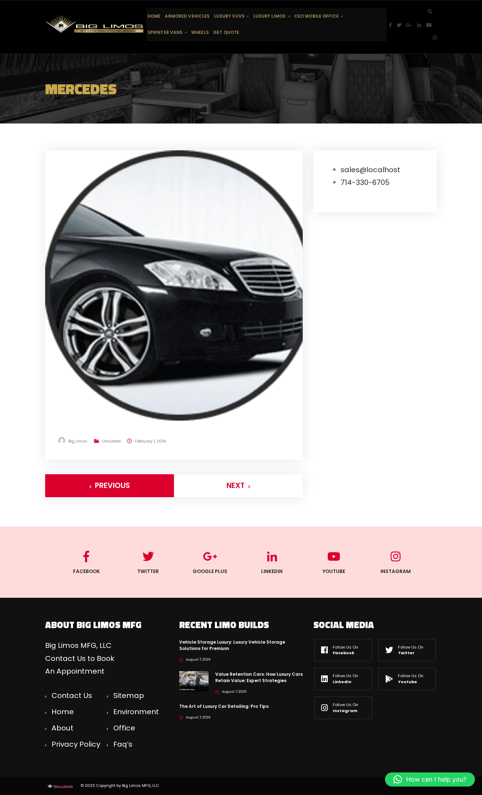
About (62, 728)
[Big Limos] (95, 24)
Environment (136, 712)
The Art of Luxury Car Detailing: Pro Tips (224, 706)
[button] (430, 779)
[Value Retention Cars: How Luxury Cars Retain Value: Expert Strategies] (194, 681)
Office (124, 728)
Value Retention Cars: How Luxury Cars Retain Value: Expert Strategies (259, 677)
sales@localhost (370, 170)
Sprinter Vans (165, 32)
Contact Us (72, 695)
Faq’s (122, 744)
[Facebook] (393, 25)
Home (154, 16)
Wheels (200, 32)
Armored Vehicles (187, 16)
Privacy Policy (76, 744)
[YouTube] (431, 25)
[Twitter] (401, 25)
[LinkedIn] (421, 25)
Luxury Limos (269, 16)
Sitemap (128, 695)
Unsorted (111, 441)
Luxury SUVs (229, 16)
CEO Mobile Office (316, 16)
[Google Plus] (411, 25)
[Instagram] (435, 38)
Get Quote (226, 32)
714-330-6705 (365, 182)
